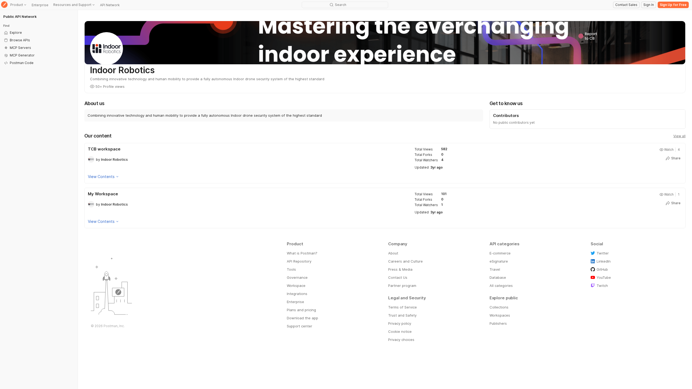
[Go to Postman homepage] (4, 5)
